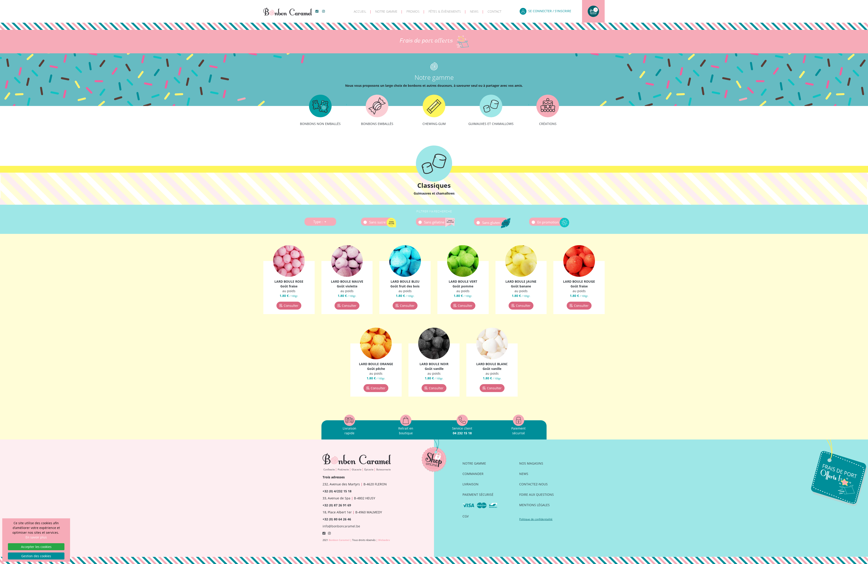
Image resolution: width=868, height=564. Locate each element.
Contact (494, 11)
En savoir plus (36, 537)
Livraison (470, 484)
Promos (413, 11)
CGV (465, 516)
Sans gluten (491, 222)
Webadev (384, 540)
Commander (473, 474)
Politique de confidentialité (535, 519)
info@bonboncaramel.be (341, 526)
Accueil (360, 11)
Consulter (291, 305)
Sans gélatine (434, 222)
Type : (318, 221)
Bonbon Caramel (339, 540)
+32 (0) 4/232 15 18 (337, 491)
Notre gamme (386, 11)
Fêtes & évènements (445, 11)
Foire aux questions (536, 494)
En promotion (548, 222)
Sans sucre (378, 222)
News (474, 11)
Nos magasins (531, 463)
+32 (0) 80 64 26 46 (337, 519)
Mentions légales (534, 505)
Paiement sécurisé (477, 494)
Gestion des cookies (36, 556)
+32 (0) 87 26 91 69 (337, 505)
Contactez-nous (533, 484)
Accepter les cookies (36, 547)
